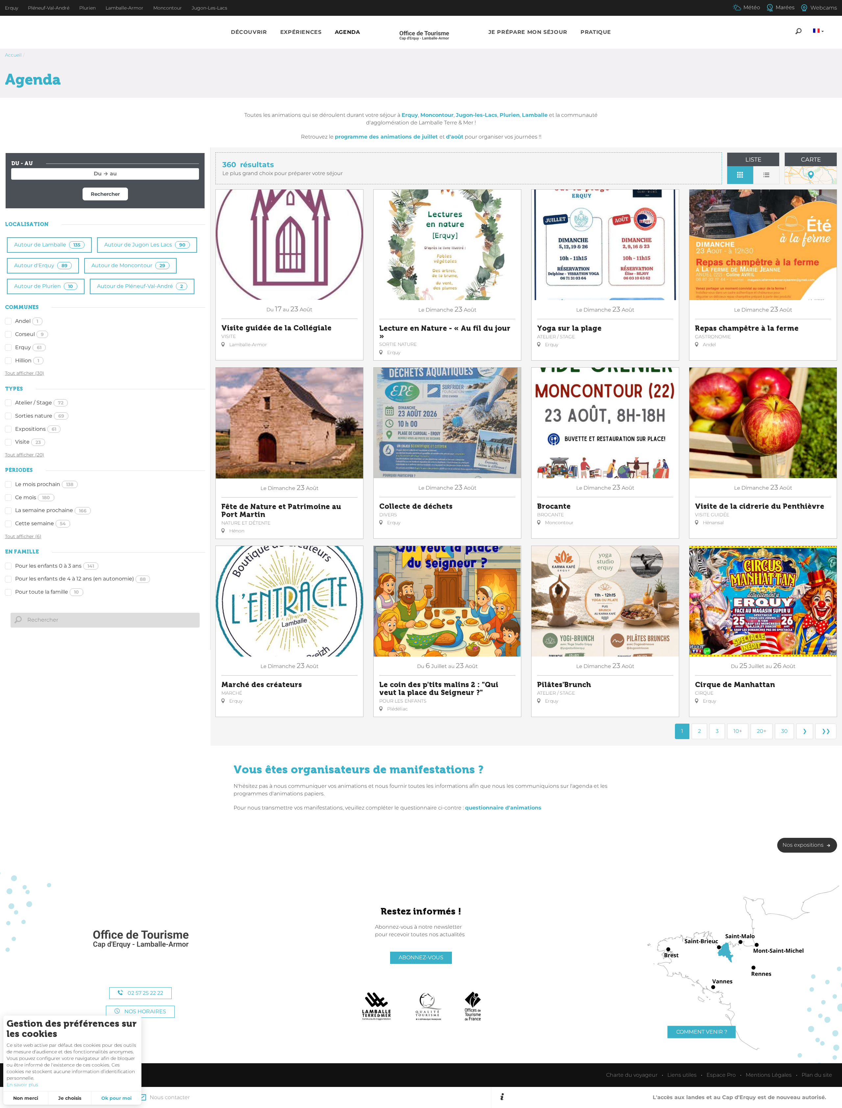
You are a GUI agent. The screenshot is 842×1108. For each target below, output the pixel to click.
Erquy (28, 347)
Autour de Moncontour (128, 265)
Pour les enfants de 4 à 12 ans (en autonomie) (80, 579)
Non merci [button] (25, 1098)
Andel (26, 321)
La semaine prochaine (51, 510)
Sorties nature (39, 416)
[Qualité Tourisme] (428, 1006)
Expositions (35, 429)
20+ (761, 731)
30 (784, 731)
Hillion (27, 360)
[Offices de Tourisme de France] (472, 1006)
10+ (737, 731)
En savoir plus (22, 1085)
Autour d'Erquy (40, 265)
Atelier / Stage (39, 402)
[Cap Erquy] (140, 939)
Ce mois (32, 497)
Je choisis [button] (69, 1098)
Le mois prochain (44, 484)
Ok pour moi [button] (116, 1098)
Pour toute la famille (47, 592)
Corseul (29, 334)
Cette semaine (40, 523)
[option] (670, 1097)
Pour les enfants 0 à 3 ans (54, 566)
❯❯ (826, 731)
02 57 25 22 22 (144, 993)
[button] (249, 32)
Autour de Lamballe (47, 245)
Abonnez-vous (421, 957)
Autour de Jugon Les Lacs (145, 245)
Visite (28, 442)
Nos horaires (144, 1011)
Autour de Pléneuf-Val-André (140, 286)
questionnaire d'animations (503, 808)
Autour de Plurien (43, 286)
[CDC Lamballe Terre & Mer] (377, 1006)
